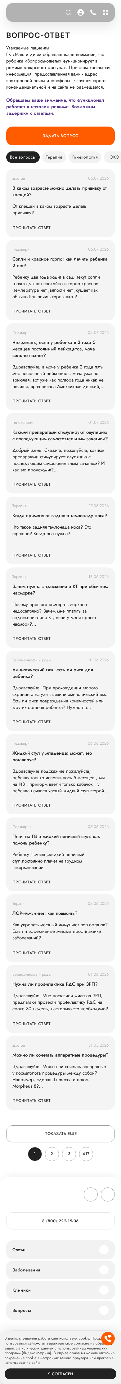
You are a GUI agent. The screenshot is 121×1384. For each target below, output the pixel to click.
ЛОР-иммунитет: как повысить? (45, 913)
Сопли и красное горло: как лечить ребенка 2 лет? (60, 262)
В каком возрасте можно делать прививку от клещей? (59, 191)
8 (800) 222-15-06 (92, 12)
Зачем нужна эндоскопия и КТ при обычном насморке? (60, 589)
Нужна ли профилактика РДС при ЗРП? (55, 984)
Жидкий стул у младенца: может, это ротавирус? (52, 756)
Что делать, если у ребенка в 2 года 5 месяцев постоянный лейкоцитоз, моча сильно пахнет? (54, 349)
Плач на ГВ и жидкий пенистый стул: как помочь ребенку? (56, 839)
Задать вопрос (60, 136)
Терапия (54, 157)
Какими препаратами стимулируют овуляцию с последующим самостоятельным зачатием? (60, 435)
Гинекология (85, 157)
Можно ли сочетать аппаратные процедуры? (60, 1055)
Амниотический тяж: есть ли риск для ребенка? (52, 673)
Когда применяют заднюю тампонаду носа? (59, 515)
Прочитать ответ (31, 228)
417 (86, 1154)
